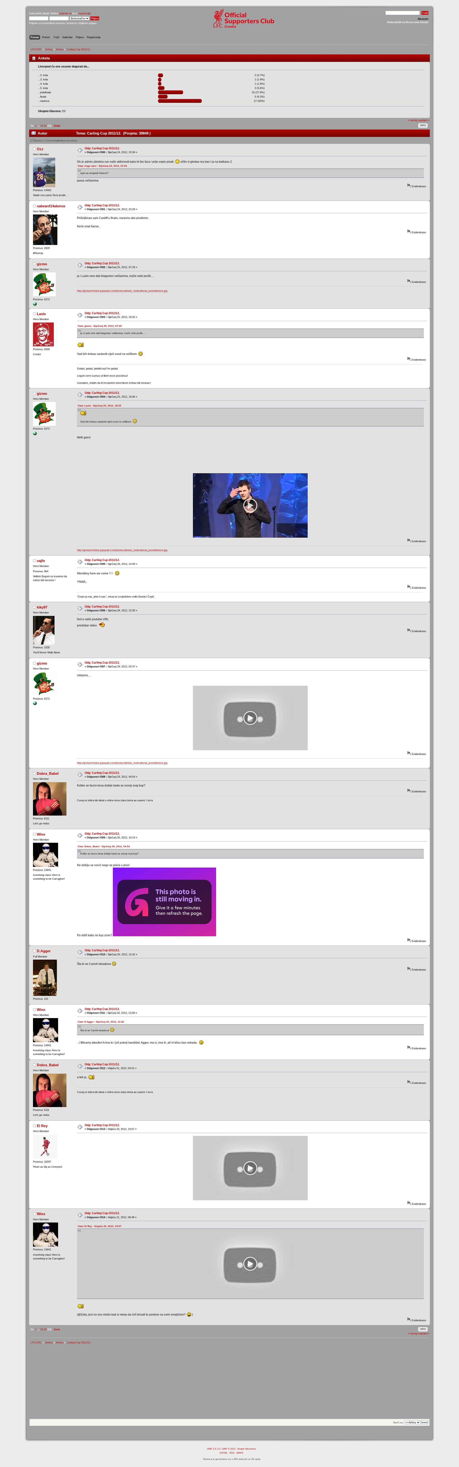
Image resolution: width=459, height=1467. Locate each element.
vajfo (41, 561)
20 (45, 125)
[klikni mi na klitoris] (35, 304)
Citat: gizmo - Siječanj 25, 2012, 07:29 (100, 326)
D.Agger (44, 951)
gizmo (42, 264)
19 (41, 125)
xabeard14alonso (51, 206)
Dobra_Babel (48, 773)
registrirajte (84, 13)
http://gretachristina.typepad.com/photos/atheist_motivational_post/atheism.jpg (122, 290)
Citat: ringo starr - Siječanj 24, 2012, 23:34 (102, 166)
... (38, 125)
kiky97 (42, 607)
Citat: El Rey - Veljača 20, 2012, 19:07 (99, 1226)
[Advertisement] (229, 1383)
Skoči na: (398, 1422)
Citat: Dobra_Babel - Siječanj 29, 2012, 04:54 (104, 846)
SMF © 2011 (229, 1448)
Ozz (40, 149)
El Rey (42, 1126)
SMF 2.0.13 (213, 1448)
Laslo (41, 314)
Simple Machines (246, 1448)
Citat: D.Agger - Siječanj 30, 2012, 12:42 (101, 1021)
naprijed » (423, 120)
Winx (41, 834)
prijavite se (65, 13)
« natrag (412, 120)
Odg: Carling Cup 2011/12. (102, 148)
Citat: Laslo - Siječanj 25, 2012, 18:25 (99, 405)
